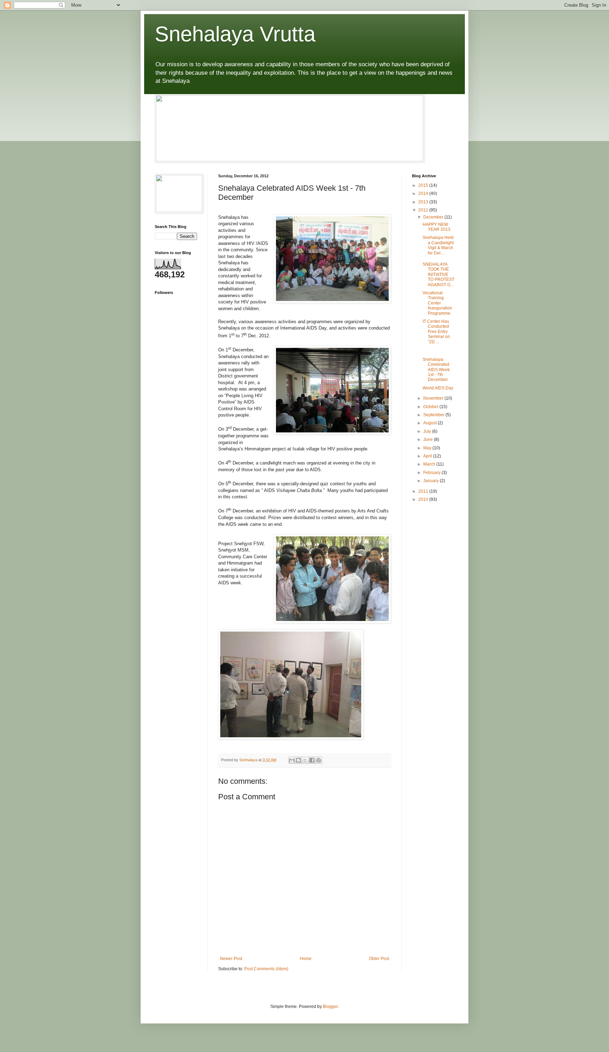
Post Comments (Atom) (266, 968)
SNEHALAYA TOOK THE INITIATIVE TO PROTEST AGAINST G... (438, 274)
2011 (423, 491)
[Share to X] (305, 760)
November (433, 398)
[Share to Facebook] (311, 760)
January (431, 480)
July (427, 431)
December (433, 217)
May (427, 447)
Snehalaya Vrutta (235, 34)
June (428, 439)
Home (306, 958)
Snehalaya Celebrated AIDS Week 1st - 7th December (436, 369)
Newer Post (231, 958)
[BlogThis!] (298, 760)
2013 (423, 201)
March (429, 464)
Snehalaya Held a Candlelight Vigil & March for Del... (438, 245)
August (430, 422)
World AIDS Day (438, 388)
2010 (423, 499)
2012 (423, 210)
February (432, 472)
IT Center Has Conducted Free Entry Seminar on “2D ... (436, 331)
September (434, 414)
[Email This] (291, 760)
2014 (423, 193)
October (431, 406)
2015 (423, 185)
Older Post (379, 958)
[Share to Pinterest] (318, 760)
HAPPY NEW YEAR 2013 (436, 227)
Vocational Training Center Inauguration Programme (437, 303)
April (428, 456)
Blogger (330, 1006)
